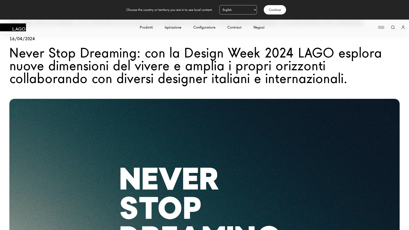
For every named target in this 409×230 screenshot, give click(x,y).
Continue (275, 10)
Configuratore (204, 27)
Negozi (258, 27)
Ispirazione (173, 27)
